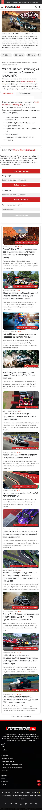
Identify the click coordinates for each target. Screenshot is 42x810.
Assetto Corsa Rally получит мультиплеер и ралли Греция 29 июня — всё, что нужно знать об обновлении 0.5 (21, 617)
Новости (20, 55)
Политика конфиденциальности (11, 767)
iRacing (5, 386)
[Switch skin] (36, 7)
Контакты (4, 771)
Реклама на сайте (7, 758)
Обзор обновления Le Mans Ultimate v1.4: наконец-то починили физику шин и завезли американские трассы (20, 296)
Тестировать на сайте (21, 171)
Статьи (32, 55)
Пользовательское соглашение (11, 764)
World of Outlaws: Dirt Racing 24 (17, 33)
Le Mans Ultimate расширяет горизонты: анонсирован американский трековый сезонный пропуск (20, 534)
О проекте (4, 755)
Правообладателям (7, 761)
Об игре (7, 55)
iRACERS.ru (6, 62)
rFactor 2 (32, 384)
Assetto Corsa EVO (22, 461)
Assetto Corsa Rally (9, 623)
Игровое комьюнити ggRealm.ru (21, 716)
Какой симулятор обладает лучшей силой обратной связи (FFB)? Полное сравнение (19, 375)
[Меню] (2, 7)
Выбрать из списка (21, 185)
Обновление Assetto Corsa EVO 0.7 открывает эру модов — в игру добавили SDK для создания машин (20, 699)
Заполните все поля (21, 215)
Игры (13, 62)
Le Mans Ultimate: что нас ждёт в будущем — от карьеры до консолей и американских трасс (19, 416)
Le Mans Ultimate (27, 302)
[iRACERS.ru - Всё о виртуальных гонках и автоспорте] (13, 6)
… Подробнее (25, 47)
